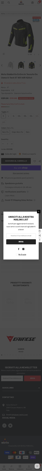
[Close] (38, 211)
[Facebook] (18, 249)
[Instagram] (23, 249)
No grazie (22, 255)
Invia (21, 242)
